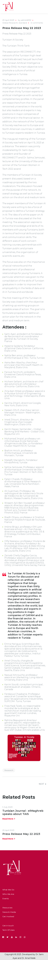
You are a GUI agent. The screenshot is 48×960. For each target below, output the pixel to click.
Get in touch (8, 925)
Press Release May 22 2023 (21, 834)
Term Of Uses (8, 930)
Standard (23, 23)
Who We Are (8, 894)
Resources (7, 908)
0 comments (37, 23)
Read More (7, 819)
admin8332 (26, 20)
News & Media (9, 912)
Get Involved (8, 916)
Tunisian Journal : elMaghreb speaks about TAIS (22, 812)
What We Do (8, 890)
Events (5, 898)
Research (8, 770)
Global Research (10, 23)
